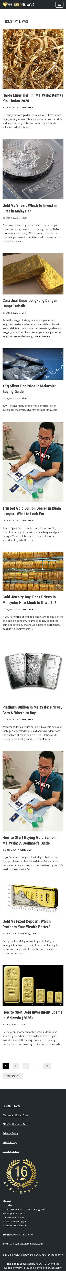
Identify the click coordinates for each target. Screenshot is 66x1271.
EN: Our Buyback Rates (16, 1124)
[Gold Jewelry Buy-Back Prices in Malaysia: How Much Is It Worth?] (33, 571)
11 (46, 1066)
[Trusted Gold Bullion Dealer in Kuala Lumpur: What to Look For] (33, 462)
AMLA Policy (10, 1142)
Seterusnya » (12, 1075)
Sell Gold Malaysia (13, 1254)
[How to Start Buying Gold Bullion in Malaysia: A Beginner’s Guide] (33, 791)
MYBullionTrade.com (51, 1254)
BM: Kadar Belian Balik (15, 1115)
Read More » (42, 336)
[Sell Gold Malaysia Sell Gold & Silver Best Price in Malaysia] (18, 4)
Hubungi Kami (11, 1151)
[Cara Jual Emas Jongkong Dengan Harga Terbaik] (33, 273)
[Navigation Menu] (59, 5)
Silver (31, 107)
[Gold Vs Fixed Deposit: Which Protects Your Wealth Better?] (33, 898)
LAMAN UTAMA (11, 1106)
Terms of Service (45, 1267)
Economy (25, 933)
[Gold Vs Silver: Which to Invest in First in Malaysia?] (33, 169)
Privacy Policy (10, 1133)
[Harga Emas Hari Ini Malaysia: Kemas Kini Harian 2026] (33, 59)
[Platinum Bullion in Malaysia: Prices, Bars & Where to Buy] (33, 671)
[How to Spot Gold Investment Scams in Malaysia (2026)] (33, 985)
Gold (24, 107)
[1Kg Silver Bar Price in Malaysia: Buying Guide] (33, 364)
